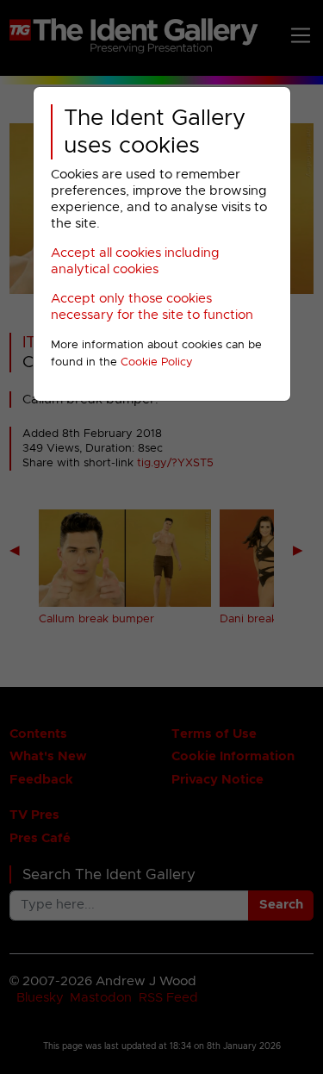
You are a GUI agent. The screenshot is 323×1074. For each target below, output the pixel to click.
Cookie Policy (157, 362)
